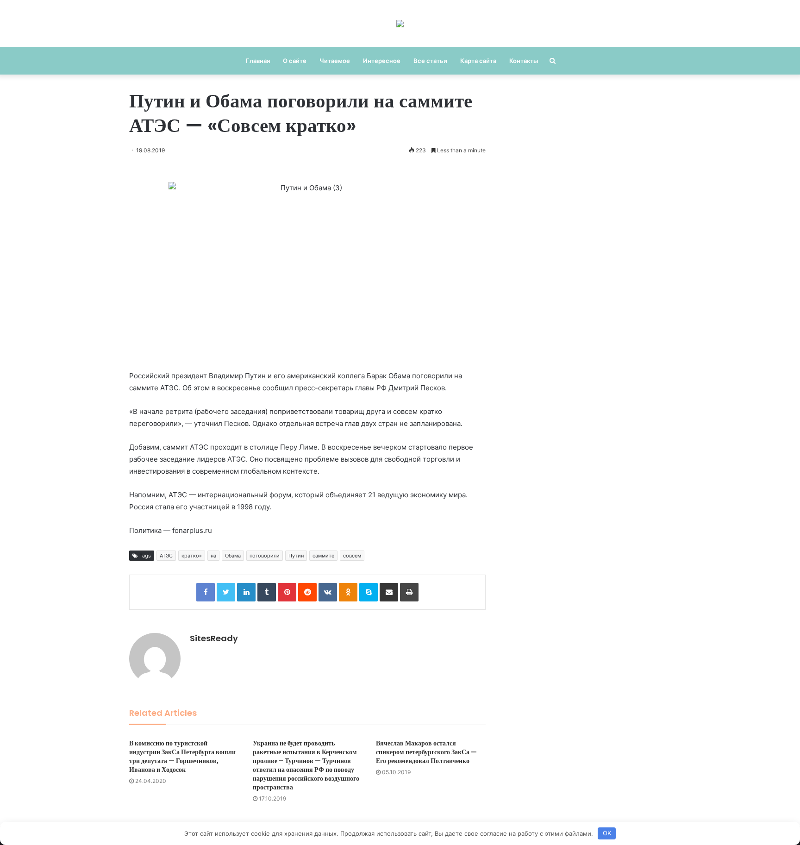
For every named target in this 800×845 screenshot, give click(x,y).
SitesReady (214, 638)
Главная (258, 60)
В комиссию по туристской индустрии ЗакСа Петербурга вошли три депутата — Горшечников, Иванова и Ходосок (182, 756)
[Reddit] (307, 592)
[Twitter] (226, 592)
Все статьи (430, 60)
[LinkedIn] (246, 592)
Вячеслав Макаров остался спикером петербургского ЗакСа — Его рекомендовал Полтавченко (426, 752)
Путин (296, 555)
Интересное (381, 60)
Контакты (523, 60)
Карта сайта (478, 60)
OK (607, 833)
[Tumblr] (266, 592)
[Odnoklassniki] (348, 592)
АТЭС (166, 555)
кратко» (191, 555)
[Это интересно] (400, 23)
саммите (323, 555)
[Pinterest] (287, 592)
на (213, 555)
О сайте (294, 60)
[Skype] (368, 592)
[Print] (409, 592)
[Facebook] (205, 592)
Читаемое (334, 60)
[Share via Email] (389, 592)
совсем (352, 555)
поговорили (265, 555)
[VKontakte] (328, 592)
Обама (233, 555)
